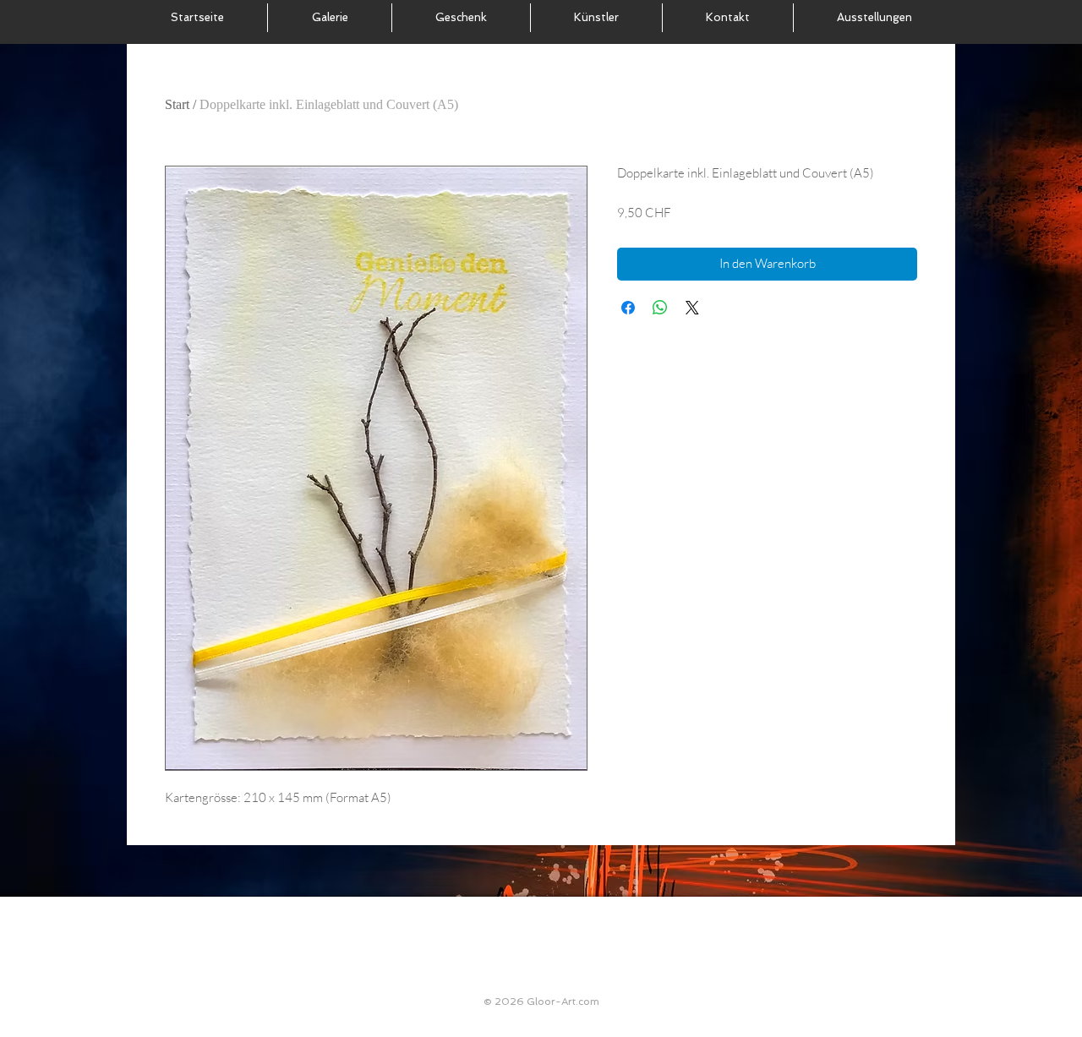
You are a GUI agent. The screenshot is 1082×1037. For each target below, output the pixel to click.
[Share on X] (692, 307)
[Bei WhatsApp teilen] (660, 307)
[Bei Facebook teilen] (628, 307)
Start (177, 104)
